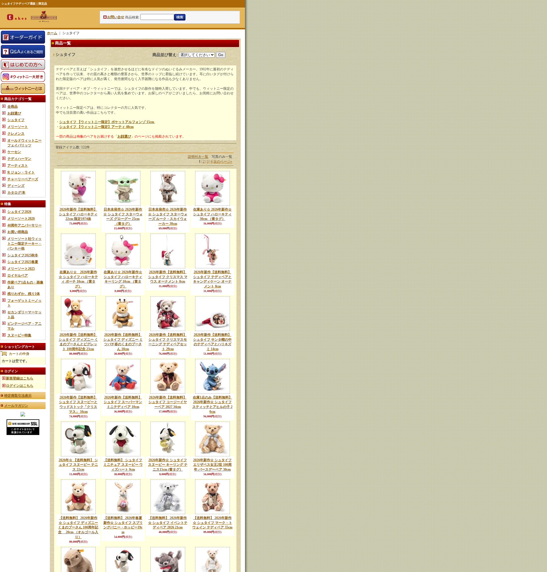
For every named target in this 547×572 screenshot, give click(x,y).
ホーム (52, 33)
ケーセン (14, 152)
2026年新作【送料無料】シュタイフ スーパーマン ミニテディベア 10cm (123, 402)
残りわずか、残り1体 (23, 294)
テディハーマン (19, 159)
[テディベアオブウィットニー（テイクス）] (23, 415)
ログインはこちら (19, 386)
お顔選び (14, 113)
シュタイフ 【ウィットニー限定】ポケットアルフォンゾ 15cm (107, 122)
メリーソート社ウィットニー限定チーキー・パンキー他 (24, 243)
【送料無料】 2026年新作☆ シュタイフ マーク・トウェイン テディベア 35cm (212, 523)
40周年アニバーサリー (24, 225)
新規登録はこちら (19, 378)
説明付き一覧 (198, 157)
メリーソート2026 (21, 218)
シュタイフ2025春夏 (22, 262)
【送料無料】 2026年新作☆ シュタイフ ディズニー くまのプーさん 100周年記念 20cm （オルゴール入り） (78, 527)
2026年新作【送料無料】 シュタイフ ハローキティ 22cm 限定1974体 (78, 214)
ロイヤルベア (17, 275)
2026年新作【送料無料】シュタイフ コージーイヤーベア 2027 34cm (167, 402)
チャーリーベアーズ (22, 179)
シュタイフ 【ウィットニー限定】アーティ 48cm (96, 127)
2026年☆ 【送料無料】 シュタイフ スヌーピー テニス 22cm (78, 465)
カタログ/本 (16, 193)
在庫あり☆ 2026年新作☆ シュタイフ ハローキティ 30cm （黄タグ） (212, 214)
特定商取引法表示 (18, 396)
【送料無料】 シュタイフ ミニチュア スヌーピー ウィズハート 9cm (123, 465)
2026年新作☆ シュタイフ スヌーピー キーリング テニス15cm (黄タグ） (167, 465)
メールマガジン (16, 406)
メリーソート (17, 127)
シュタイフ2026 (19, 212)
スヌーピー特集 (19, 335)
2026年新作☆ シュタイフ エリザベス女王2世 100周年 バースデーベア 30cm (212, 465)
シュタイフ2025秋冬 (22, 255)
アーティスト (17, 165)
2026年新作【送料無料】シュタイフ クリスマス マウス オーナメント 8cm (167, 277)
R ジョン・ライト (21, 172)
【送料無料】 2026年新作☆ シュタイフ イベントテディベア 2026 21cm (167, 523)
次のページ (222, 162)
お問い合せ (115, 17)
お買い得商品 (17, 232)
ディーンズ (16, 186)
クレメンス (16, 134)
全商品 (12, 107)
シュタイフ (16, 120)
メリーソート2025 (21, 269)
